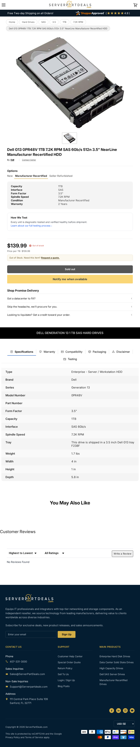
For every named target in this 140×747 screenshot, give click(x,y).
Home (12, 22)
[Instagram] (125, 710)
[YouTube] (132, 710)
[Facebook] (111, 710)
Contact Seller (29, 160)
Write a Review (122, 553)
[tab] (21, 352)
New (10, 175)
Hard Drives (28, 22)
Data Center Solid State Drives (117, 662)
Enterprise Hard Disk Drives (115, 656)
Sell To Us (63, 674)
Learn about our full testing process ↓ (31, 225)
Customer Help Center (70, 656)
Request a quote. (50, 257)
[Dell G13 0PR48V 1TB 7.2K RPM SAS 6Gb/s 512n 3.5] (69, 138)
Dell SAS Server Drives (112, 674)
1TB (64, 22)
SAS (43, 22)
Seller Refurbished (60, 175)
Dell (12, 160)
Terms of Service (34, 737)
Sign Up (66, 634)
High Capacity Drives (111, 668)
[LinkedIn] (118, 710)
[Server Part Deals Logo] (70, 5)
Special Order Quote (69, 662)
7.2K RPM (78, 22)
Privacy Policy (12, 737)
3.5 (54, 22)
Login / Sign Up (66, 680)
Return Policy (65, 668)
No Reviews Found (18, 562)
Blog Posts (63, 686)
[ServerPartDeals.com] (29, 598)
